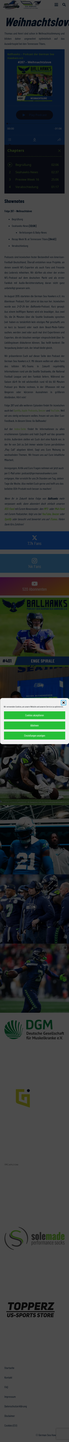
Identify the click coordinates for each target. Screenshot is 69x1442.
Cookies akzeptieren (34, 715)
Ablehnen (34, 725)
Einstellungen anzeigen (34, 735)
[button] (63, 702)
